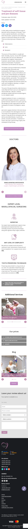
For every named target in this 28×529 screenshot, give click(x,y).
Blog (3, 501)
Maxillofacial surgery (13, 7)
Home (3, 7)
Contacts (4, 503)
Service (6, 7)
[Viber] (10, 25)
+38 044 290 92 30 (6, 487)
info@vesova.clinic (6, 489)
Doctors (3, 500)
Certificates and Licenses (7, 507)
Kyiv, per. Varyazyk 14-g (7, 476)
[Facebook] (3, 25)
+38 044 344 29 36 (18, 2)
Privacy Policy (5, 505)
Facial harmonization (6, 496)
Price (3, 498)
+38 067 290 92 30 (6, 460)
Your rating (4, 402)
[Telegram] (6, 25)
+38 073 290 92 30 (6, 464)
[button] (3, 192)
